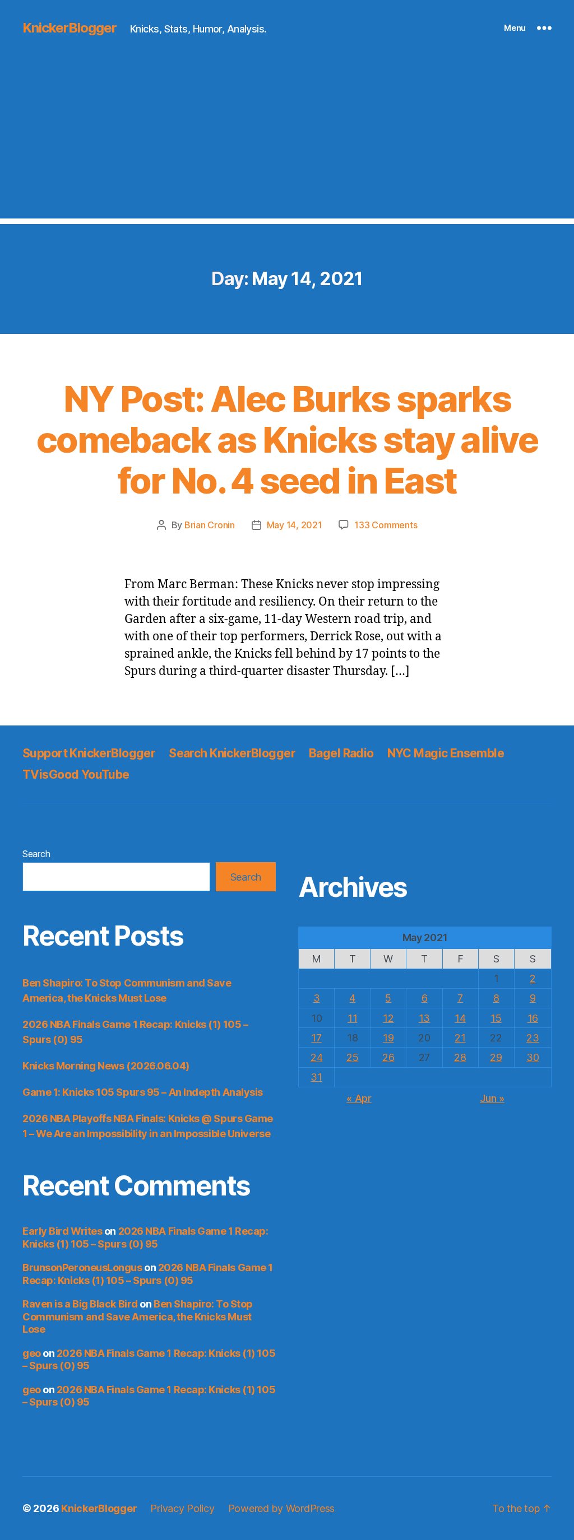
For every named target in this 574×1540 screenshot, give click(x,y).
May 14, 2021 (294, 525)
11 (352, 1018)
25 (352, 1057)
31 (316, 1077)
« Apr (359, 1098)
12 (388, 1018)
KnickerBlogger (69, 28)
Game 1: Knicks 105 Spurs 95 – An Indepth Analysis (142, 1092)
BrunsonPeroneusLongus (82, 1267)
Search (36, 853)
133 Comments (385, 525)
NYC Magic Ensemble (445, 753)
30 (532, 1057)
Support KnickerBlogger (88, 753)
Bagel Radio (341, 753)
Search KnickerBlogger (232, 753)
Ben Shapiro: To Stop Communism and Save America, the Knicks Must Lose (137, 1316)
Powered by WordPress (281, 1508)
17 (316, 1038)
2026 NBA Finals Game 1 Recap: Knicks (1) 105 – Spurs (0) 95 (145, 1237)
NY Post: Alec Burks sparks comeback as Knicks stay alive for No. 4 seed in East (287, 439)
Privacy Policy (182, 1508)
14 (460, 1018)
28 (460, 1057)
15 (495, 1018)
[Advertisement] (287, 140)
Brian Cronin (209, 525)
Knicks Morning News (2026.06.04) (105, 1066)
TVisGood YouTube (75, 774)
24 (316, 1057)
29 (496, 1057)
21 (460, 1038)
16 (532, 1018)
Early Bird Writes (62, 1231)
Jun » (492, 1098)
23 (532, 1038)
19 (388, 1038)
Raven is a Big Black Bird (80, 1304)
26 (388, 1057)
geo (31, 1353)
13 (424, 1018)
